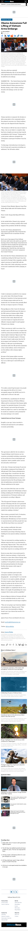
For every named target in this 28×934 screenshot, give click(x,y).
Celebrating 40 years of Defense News (11, 693)
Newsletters (17, 904)
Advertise (3, 914)
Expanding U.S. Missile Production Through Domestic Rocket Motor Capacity (13, 793)
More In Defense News (8, 650)
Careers (16, 916)
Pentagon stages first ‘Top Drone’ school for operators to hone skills (13, 765)
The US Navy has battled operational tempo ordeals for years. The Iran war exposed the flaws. (14, 849)
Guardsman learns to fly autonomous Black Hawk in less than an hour (12, 715)
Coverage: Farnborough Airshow (13, 4)
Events (16, 906)
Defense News (6, 19)
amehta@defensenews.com (12, 622)
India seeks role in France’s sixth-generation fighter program (14, 843)
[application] (14, 784)
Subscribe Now (18, 902)
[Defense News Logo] (9, 1)
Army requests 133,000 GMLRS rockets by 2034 (18, 804)
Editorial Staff (4, 920)
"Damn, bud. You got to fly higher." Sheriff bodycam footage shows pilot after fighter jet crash (17, 812)
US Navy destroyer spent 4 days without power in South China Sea (13, 860)
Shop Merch (17, 909)
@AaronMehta (10, 626)
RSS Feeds (17, 908)
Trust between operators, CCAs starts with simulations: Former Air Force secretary (12, 668)
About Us (17, 914)
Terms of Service (5, 904)
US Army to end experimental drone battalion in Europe (14, 866)
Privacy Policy (4, 902)
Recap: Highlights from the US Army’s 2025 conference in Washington (12, 740)
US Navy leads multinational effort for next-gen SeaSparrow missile (14, 855)
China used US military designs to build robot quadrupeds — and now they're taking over (18, 798)
